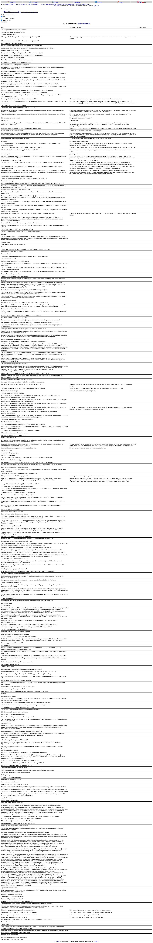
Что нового (12, 2)
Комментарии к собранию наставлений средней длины (57, 4)
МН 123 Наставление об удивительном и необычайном (21, 12)
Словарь (99, 2)
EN (140, 2)
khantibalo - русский (8, 18)
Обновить (4, 22)
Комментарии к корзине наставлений (27, 4)
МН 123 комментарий (83, 4)
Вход (120, 2)
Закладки (77, 2)
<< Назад (57, 5)
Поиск (56, 2)
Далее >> (96, 5)
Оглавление (34, 2)
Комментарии (9, 4)
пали (3, 16)
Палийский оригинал (83, 23)
